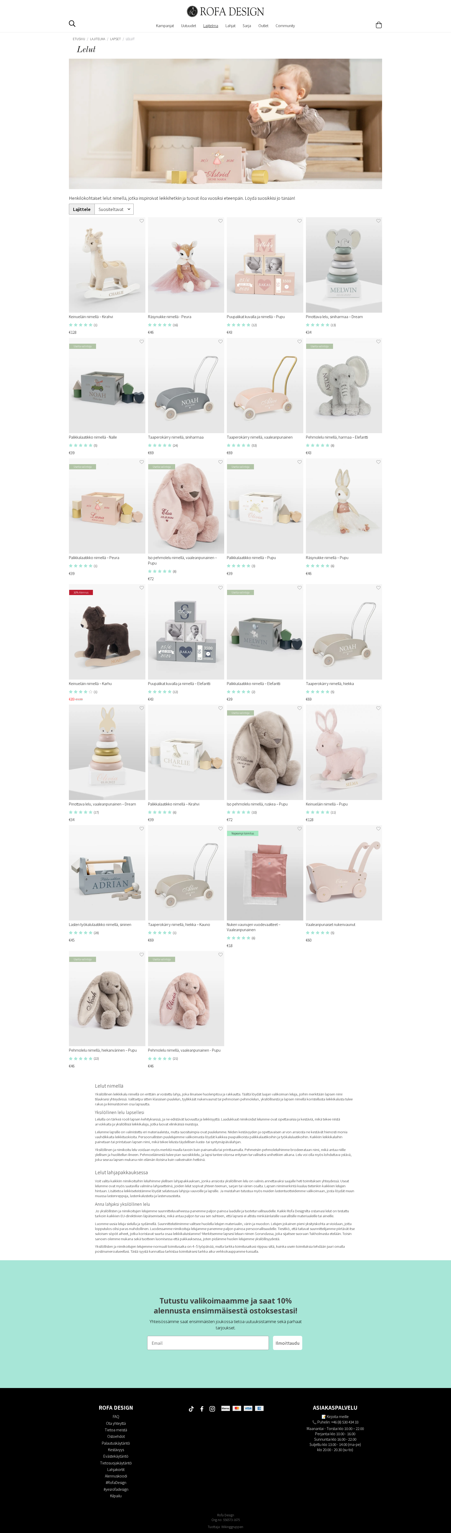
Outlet (263, 25)
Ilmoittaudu (288, 1343)
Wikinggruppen (232, 1526)
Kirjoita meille (338, 1416)
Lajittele (82, 209)
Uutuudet (188, 25)
